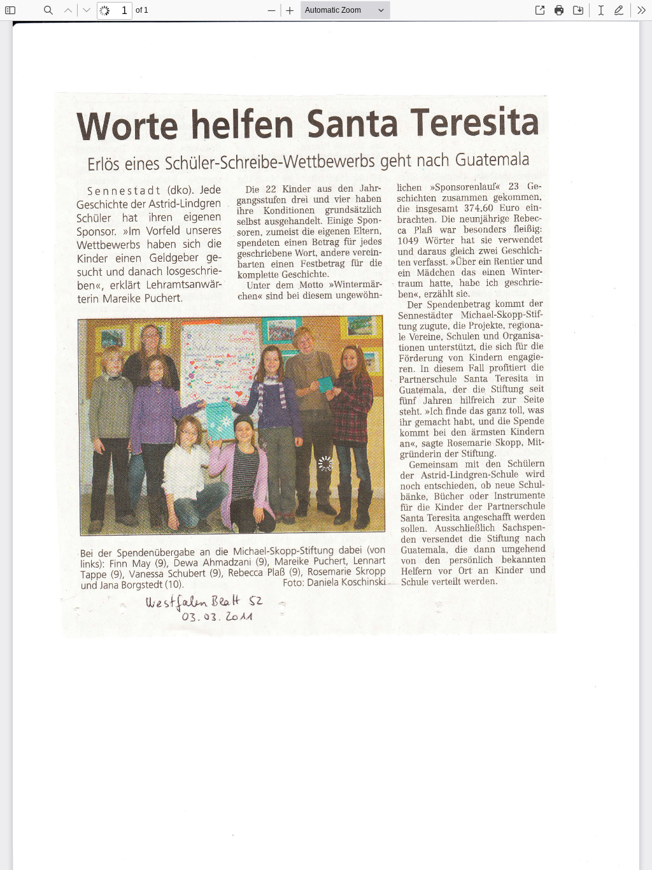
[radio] (601, 10)
